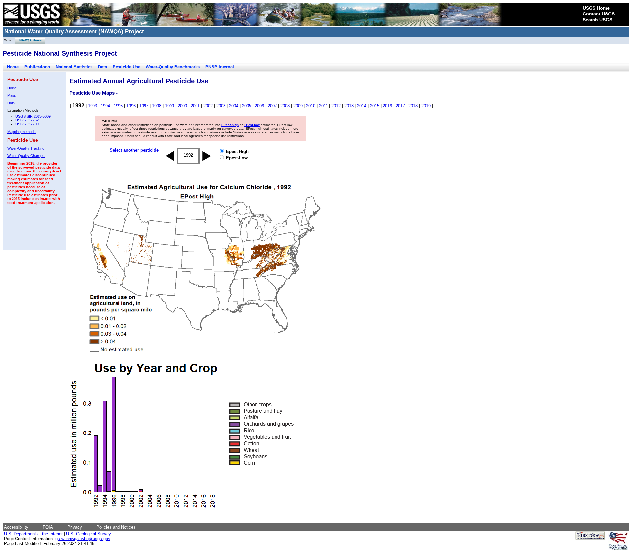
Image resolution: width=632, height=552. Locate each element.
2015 (374, 105)
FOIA (48, 527)
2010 (310, 105)
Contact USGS (599, 13)
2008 (285, 105)
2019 (426, 105)
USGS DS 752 (27, 120)
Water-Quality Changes (26, 156)
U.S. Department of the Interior (33, 533)
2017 (400, 105)
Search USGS (597, 19)
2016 (387, 105)
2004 (233, 105)
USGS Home (596, 8)
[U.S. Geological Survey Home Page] (32, 24)
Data (102, 67)
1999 (169, 105)
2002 (208, 105)
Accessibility (16, 527)
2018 (413, 105)
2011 (323, 105)
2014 (361, 105)
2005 (246, 105)
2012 (336, 105)
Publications (37, 67)
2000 (182, 105)
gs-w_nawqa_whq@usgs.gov (82, 538)
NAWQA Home (28, 40)
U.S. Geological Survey (88, 533)
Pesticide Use (126, 67)
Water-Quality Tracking (25, 148)
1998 (156, 105)
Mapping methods (21, 132)
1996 (131, 105)
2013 (349, 105)
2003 (220, 105)
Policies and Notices (116, 527)
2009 (298, 105)
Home (13, 67)
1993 (92, 105)
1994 (105, 105)
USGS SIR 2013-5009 (33, 116)
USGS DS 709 (27, 124)
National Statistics (74, 67)
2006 (259, 105)
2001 (195, 105)
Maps (11, 95)
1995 (118, 105)
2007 (272, 105)
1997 (143, 105)
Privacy (74, 527)
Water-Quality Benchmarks (173, 67)
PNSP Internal (219, 67)
